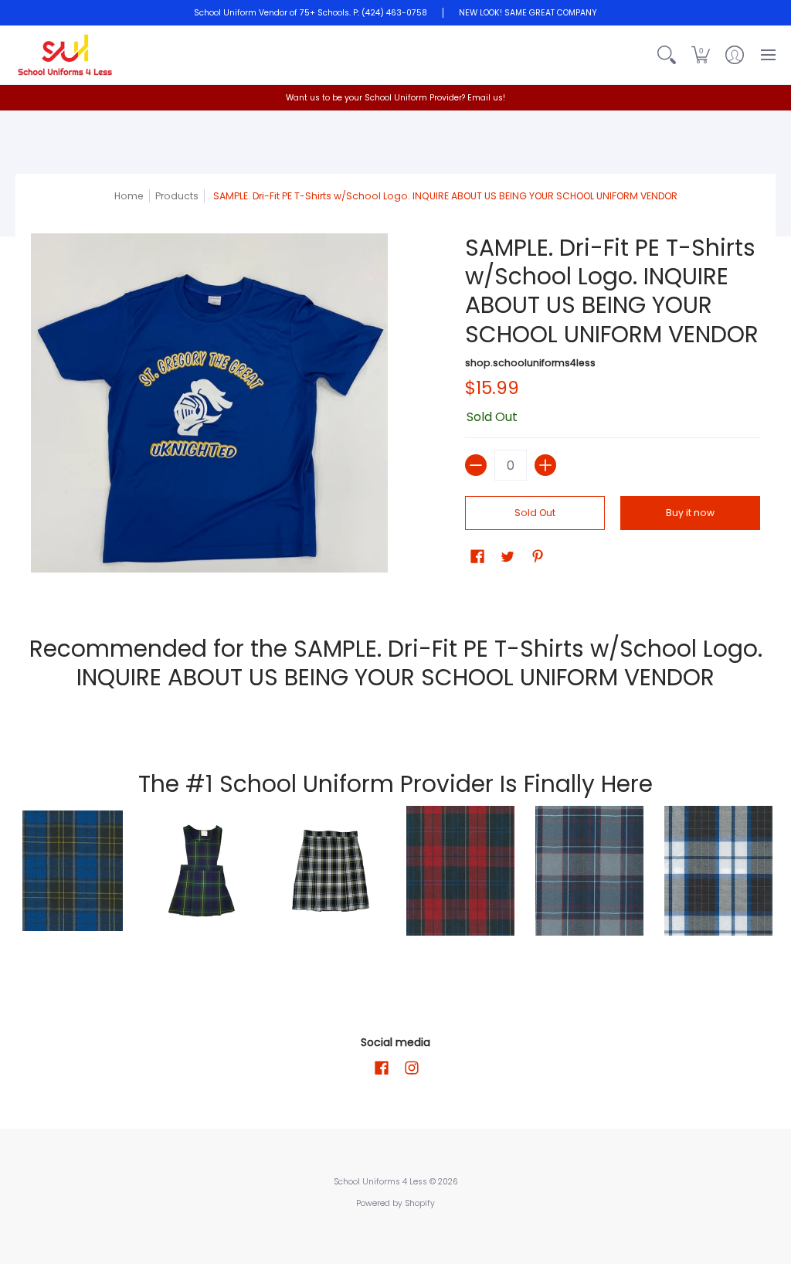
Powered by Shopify (395, 1203)
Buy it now (690, 512)
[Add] (545, 465)
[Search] (667, 54)
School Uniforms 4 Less (381, 1182)
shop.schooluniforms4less (530, 362)
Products (177, 195)
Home (129, 195)
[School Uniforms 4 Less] (65, 54)
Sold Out (534, 512)
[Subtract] (476, 465)
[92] (72, 870)
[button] (701, 54)
